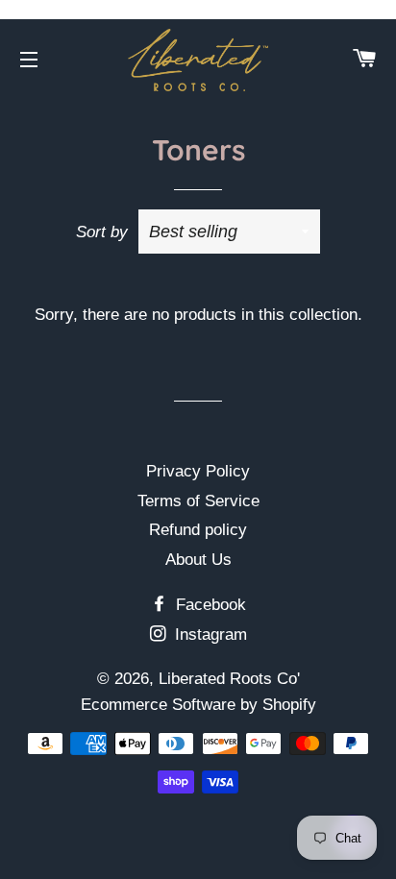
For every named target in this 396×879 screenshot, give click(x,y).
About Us (198, 559)
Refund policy (198, 530)
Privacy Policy (198, 471)
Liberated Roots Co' (229, 679)
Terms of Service (198, 501)
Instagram (208, 634)
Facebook (208, 605)
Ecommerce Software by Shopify (198, 705)
